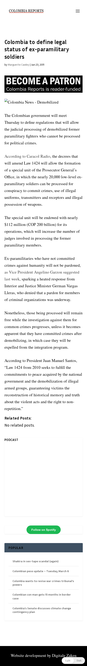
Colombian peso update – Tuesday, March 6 (41, 571)
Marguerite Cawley (18, 64)
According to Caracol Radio (27, 156)
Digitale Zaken (64, 655)
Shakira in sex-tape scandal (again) (35, 561)
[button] (73, 660)
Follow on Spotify (43, 529)
